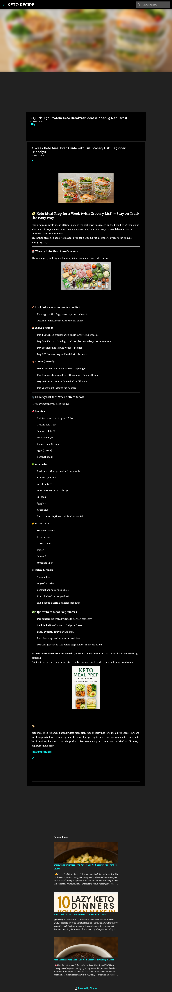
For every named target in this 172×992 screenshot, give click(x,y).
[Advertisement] (86, 92)
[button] (33, 161)
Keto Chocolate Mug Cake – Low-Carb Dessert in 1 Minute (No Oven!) (84, 960)
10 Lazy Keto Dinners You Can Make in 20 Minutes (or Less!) (80, 914)
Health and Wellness (42, 752)
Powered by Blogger (88, 988)
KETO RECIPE (21, 4)
